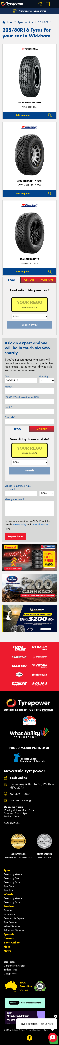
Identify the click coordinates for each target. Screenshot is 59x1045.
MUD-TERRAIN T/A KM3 (29, 181)
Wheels (8, 894)
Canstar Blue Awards (14, 965)
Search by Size (11, 878)
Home (8, 22)
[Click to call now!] (40, 4)
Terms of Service (40, 524)
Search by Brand (12, 882)
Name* (8, 386)
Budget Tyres (10, 969)
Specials (9, 934)
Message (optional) (15, 499)
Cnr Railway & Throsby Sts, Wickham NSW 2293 (32, 785)
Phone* (22, 396)
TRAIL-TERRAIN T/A (29, 259)
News (7, 950)
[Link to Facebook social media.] (29, 1038)
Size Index (9, 961)
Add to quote (22, 115)
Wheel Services (12, 926)
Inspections (9, 914)
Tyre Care (9, 886)
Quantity (43, 376)
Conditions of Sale (40, 1030)
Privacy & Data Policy (21, 1030)
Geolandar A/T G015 (29, 102)
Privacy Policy (19, 524)
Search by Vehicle (13, 874)
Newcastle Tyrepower (32, 11)
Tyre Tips (8, 890)
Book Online (12, 942)
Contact (8, 938)
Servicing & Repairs (14, 918)
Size (7, 376)
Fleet (7, 946)
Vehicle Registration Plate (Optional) (18, 487)
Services (9, 906)
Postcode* (10, 417)
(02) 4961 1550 (19, 794)
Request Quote (15, 536)
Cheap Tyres (10, 973)
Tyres (7, 870)
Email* (8, 407)
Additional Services (14, 930)
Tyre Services (10, 922)
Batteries (8, 910)
